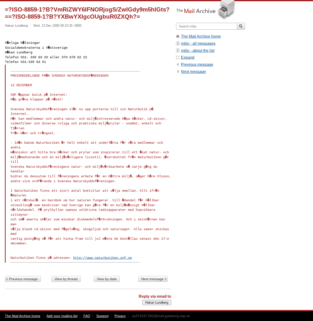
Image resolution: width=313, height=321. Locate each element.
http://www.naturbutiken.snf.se (102, 258)
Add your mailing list (62, 316)
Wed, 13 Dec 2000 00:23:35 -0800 (57, 25)
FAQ (86, 316)
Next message (152, 279)
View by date (107, 279)
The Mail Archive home (201, 36)
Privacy (120, 316)
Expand (187, 57)
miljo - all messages (198, 43)
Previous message (23, 279)
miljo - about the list (197, 50)
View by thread (66, 279)
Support (102, 316)
